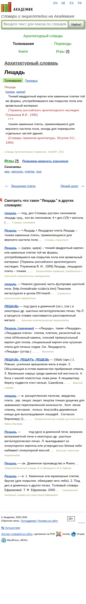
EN (55, 3)
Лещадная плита (23, 186)
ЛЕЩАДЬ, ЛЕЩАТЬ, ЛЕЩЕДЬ (26, 359)
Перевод (31, 80)
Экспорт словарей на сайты (16, 534)
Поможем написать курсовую (45, 161)
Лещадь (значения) (19, 328)
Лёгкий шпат (69, 186)
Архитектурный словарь (43, 36)
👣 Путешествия (10, 527)
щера (11, 91)
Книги (23, 51)
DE (63, 3)
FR (80, 3)
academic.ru (17, 7)
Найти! (76, 24)
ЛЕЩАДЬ (11, 306)
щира (20, 91)
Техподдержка (28, 520)
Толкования (23, 44)
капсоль (17, 171)
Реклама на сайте (48, 520)
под (38, 171)
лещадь (10, 213)
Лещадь (10, 230)
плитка (29, 171)
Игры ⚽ (63, 51)
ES (72, 3)
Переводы (62, 44)
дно (7, 171)
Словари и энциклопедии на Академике (37, 16)
